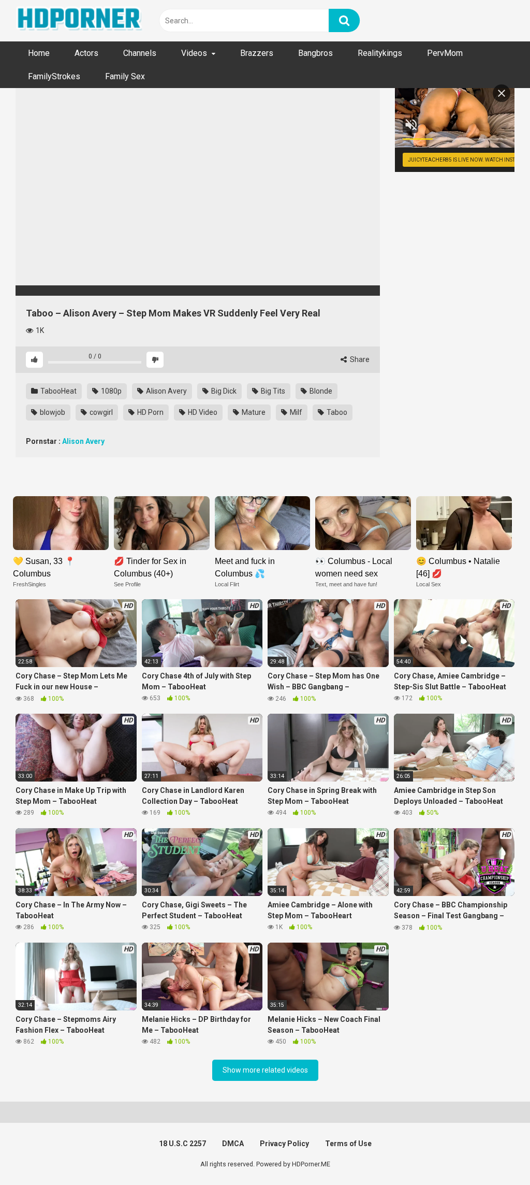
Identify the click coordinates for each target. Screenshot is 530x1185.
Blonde (320, 391)
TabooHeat (58, 391)
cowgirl (100, 412)
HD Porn (150, 412)
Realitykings (380, 53)
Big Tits (272, 391)
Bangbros (315, 53)
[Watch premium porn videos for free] (80, 21)
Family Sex (125, 76)
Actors (86, 53)
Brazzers (256, 53)
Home (39, 53)
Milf (295, 412)
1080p (110, 391)
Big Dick (223, 391)
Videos (194, 53)
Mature (253, 412)
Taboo (336, 412)
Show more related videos (265, 1070)
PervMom (445, 53)
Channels (139, 53)
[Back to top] (495, 1153)
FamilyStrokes (54, 76)
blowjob (51, 412)
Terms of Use (348, 1143)
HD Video (201, 412)
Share (359, 359)
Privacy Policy (284, 1143)
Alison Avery (165, 391)
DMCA (233, 1143)
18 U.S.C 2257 (182, 1143)
